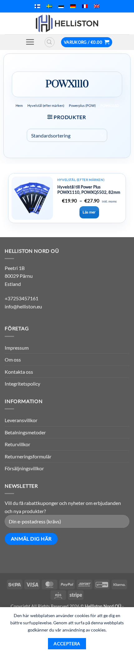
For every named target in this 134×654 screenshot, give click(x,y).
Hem (19, 105)
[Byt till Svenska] (49, 6)
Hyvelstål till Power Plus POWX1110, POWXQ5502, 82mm (88, 189)
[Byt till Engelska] (97, 6)
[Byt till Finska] (37, 6)
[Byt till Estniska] (61, 6)
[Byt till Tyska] (73, 6)
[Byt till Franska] (85, 6)
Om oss (13, 359)
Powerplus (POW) (82, 105)
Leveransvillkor (21, 420)
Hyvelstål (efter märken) (45, 105)
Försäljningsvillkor (24, 468)
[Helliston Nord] (67, 23)
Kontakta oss (19, 372)
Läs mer (89, 212)
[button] (30, 41)
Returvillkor (17, 444)
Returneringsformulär (28, 456)
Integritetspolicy (22, 384)
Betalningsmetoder (25, 432)
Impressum (17, 348)
